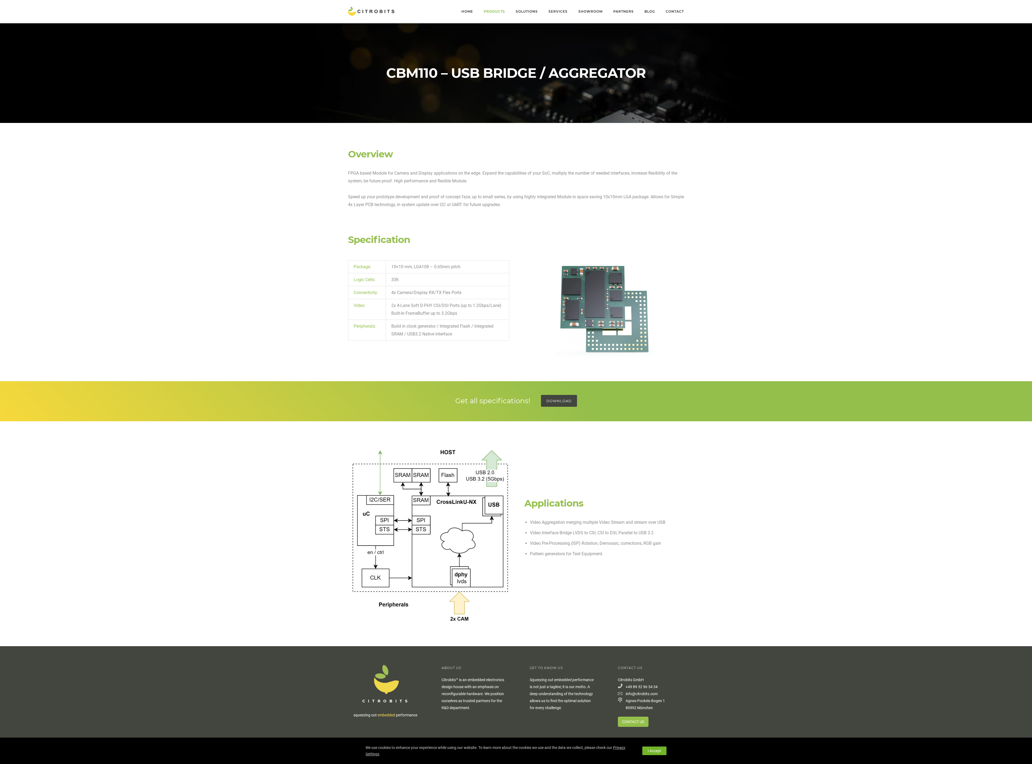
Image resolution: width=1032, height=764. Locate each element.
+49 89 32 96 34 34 (642, 687)
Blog (649, 11)
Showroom (590, 11)
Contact (675, 11)
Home (467, 11)
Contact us (633, 722)
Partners (623, 11)
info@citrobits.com (642, 694)
